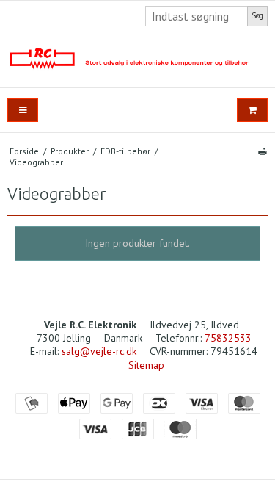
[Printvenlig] (262, 150)
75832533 (228, 338)
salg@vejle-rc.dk (99, 351)
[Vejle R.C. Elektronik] (137, 60)
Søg (257, 15)
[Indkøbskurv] (252, 110)
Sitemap (146, 365)
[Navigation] (22, 110)
